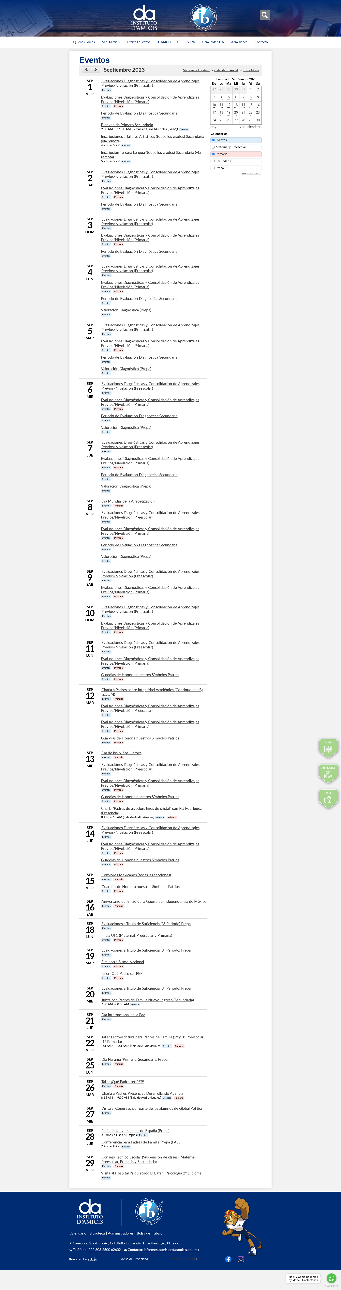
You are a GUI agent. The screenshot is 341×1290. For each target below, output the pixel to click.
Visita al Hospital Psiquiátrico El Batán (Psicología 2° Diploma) (151, 1173)
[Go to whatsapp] (331, 1278)
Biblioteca (97, 1233)
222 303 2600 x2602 (104, 1250)
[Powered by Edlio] (83, 1259)
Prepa (220, 168)
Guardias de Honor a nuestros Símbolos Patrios (140, 675)
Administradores (121, 1233)
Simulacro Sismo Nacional (122, 962)
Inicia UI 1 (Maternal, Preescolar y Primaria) (136, 936)
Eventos (221, 140)
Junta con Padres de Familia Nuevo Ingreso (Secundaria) (147, 1000)
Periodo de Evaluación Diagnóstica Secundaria (139, 113)
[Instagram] (241, 1259)
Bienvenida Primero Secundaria (127, 125)
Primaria (221, 154)
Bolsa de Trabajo (149, 1233)
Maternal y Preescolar (231, 147)
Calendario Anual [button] (226, 70)
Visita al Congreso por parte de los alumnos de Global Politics (151, 1109)
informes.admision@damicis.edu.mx (171, 1250)
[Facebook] (228, 1259)
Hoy (213, 127)
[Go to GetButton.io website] (331, 1286)
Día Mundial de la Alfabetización (128, 501)
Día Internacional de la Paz (123, 1015)
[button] (84, 42)
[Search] (265, 15)
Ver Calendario (251, 127)
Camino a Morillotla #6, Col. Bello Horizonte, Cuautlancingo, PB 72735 (127, 1243)
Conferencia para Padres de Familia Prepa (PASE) (141, 1142)
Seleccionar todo (251, 173)
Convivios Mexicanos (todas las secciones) (136, 875)
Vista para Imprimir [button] (196, 70)
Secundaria (223, 161)
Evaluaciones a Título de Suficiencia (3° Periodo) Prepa (146, 924)
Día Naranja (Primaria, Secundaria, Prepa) (135, 1060)
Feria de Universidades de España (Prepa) (135, 1131)
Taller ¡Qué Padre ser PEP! (122, 974)
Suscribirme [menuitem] (251, 70)
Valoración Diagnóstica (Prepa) (126, 310)
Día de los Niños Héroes (121, 753)
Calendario (77, 1233)
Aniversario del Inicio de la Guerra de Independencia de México (153, 902)
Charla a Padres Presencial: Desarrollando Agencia (142, 1094)
